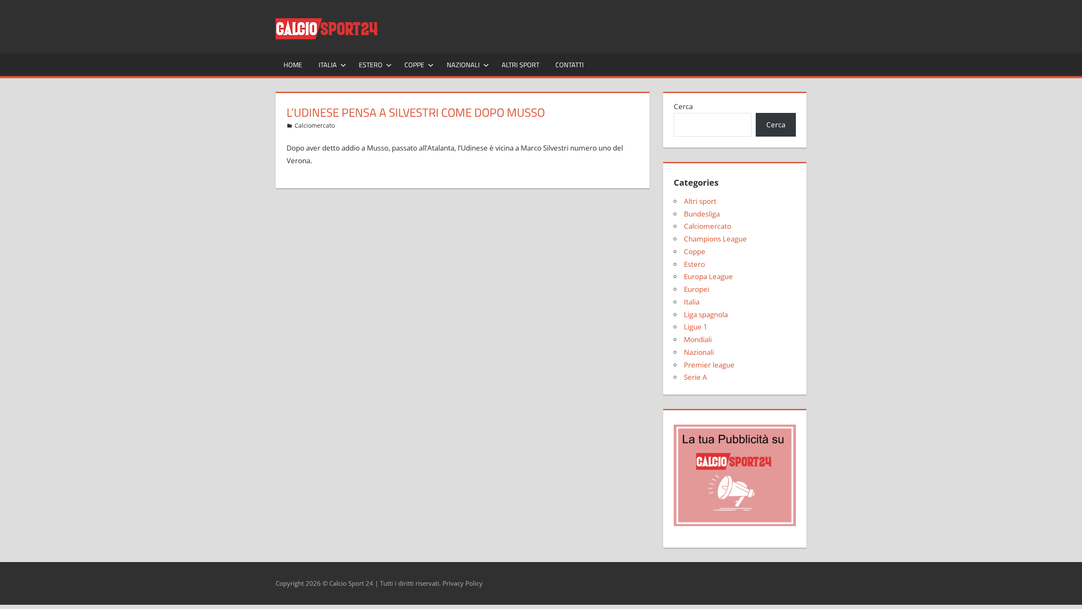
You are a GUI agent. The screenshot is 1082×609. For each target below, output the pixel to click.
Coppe (414, 65)
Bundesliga (702, 214)
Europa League (708, 276)
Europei (696, 289)
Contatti (569, 65)
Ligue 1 (696, 327)
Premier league (709, 365)
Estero (371, 65)
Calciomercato (315, 125)
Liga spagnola (706, 314)
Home (293, 65)
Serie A (695, 377)
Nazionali (463, 65)
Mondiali (698, 339)
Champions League (715, 239)
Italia (328, 65)
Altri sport (520, 65)
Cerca (683, 106)
